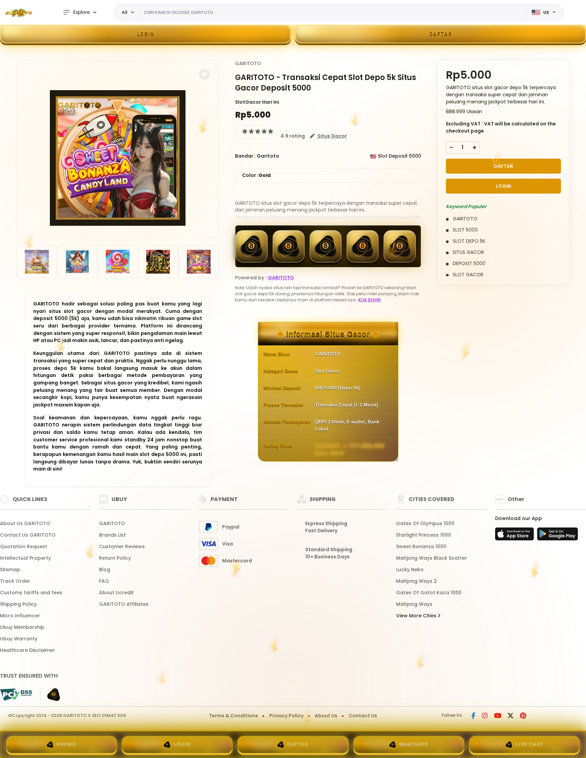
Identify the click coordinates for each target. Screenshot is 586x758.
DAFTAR (440, 34)
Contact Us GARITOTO (28, 535)
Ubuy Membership (22, 627)
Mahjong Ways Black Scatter (431, 558)
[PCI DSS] (16, 695)
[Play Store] (557, 535)
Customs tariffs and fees (31, 592)
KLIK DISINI (369, 300)
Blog (104, 569)
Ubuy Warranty (18, 638)
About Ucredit (116, 592)
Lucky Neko (410, 569)
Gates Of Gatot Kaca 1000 (429, 592)
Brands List (112, 535)
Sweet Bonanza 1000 (421, 546)
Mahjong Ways (414, 604)
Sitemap (10, 569)
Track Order (15, 581)
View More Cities (417, 615)
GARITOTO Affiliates (124, 604)
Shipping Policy (18, 604)
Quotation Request (23, 546)
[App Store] (515, 535)
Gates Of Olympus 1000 (425, 523)
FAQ (104, 581)
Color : (256, 175)
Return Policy (115, 558)
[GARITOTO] (18, 12)
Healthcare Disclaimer (27, 650)
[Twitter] (511, 716)
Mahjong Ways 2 (416, 581)
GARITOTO (248, 63)
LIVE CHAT (529, 744)
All (125, 12)
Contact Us (363, 715)
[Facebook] (474, 716)
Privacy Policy (286, 715)
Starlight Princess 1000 (423, 535)
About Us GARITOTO (25, 523)
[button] (204, 74)
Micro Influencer (20, 615)
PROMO (66, 744)
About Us (326, 715)
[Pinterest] (523, 716)
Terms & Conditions (233, 715)
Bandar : (245, 156)
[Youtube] (498, 716)
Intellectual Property (25, 558)
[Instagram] (485, 716)
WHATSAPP (413, 744)
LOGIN (145, 34)
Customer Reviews (122, 546)
